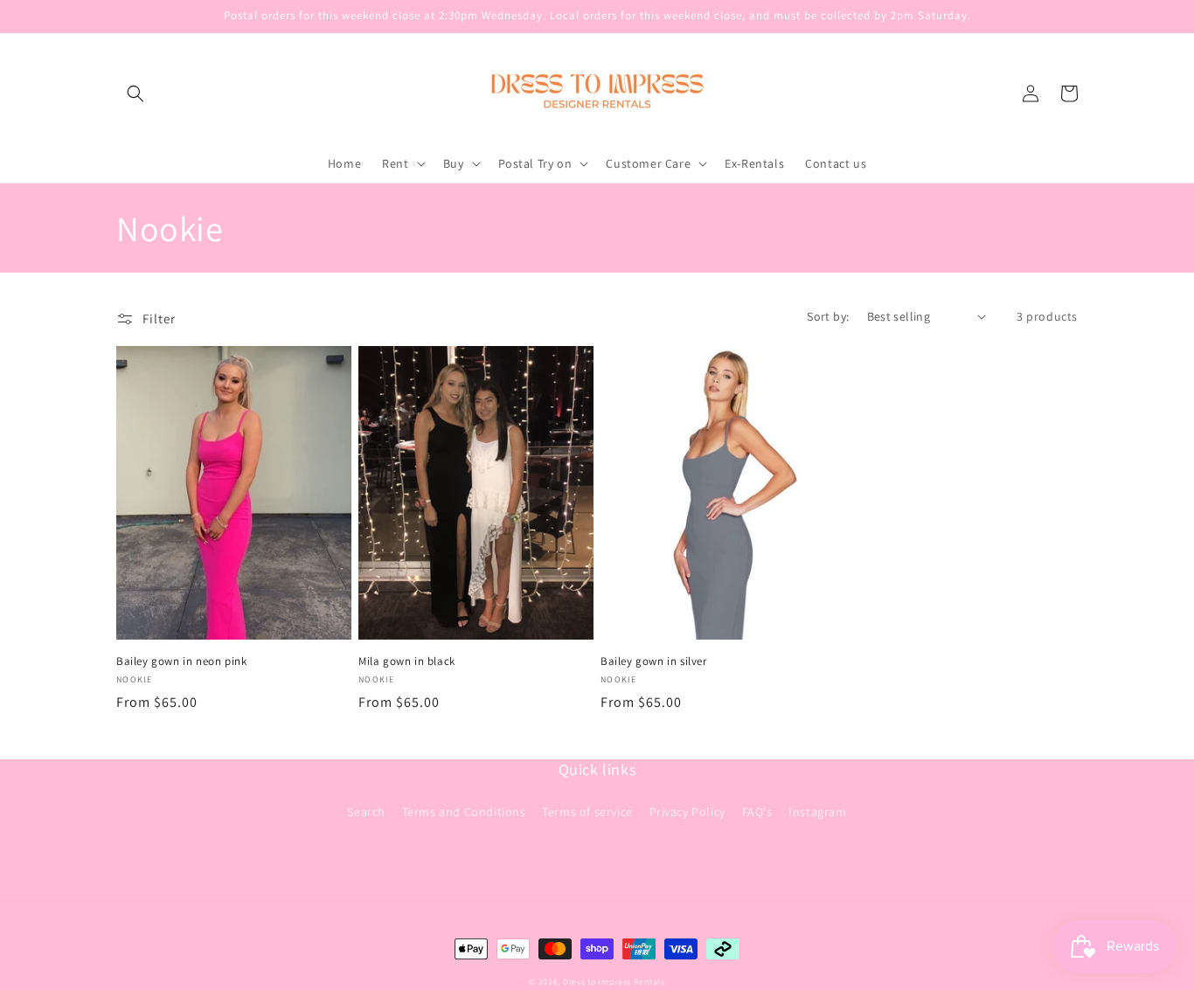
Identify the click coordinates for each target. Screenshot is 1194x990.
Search (366, 812)
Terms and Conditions (464, 812)
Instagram (817, 812)
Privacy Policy (687, 812)
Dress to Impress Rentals (614, 981)
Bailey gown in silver (653, 661)
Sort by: (828, 316)
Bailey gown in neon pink (181, 661)
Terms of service (587, 812)
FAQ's (757, 812)
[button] (135, 93)
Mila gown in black (406, 661)
